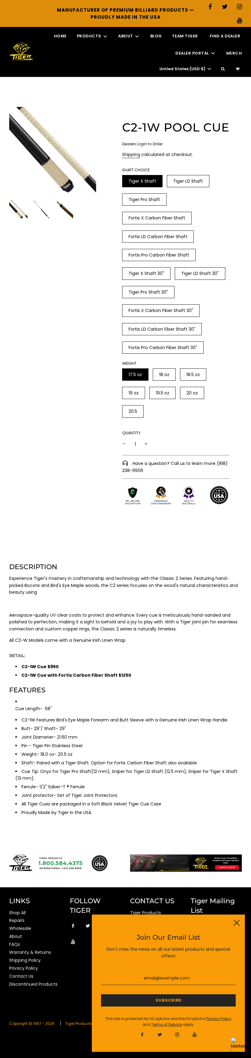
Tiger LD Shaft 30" (200, 273)
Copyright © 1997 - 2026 (31, 1023)
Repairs (16, 920)
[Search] (222, 69)
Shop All (17, 913)
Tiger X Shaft (142, 181)
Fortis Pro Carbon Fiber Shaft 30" (163, 347)
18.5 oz (193, 374)
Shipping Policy (25, 960)
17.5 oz (135, 374)
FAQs (14, 944)
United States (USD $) (182, 69)
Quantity (131, 433)
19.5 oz (162, 393)
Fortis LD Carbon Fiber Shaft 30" (162, 329)
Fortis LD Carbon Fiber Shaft (158, 237)
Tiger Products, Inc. (82, 1023)
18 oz (164, 374)
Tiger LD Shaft (188, 181)
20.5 (133, 411)
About (15, 936)
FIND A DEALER (225, 36)
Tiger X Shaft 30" (146, 273)
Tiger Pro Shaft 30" (148, 292)
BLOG (156, 36)
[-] (124, 444)
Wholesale (20, 928)
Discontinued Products (33, 984)
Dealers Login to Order (142, 144)
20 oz (192, 393)
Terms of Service (166, 1024)
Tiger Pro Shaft (144, 199)
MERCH (234, 53)
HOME (60, 36)
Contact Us (21, 976)
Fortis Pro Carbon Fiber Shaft (159, 255)
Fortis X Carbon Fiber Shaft (157, 218)
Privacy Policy (23, 968)
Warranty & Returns (30, 952)
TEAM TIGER (185, 36)
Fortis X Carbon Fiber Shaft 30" (161, 310)
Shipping (131, 154)
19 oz (134, 393)
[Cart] (238, 69)
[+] (146, 444)
